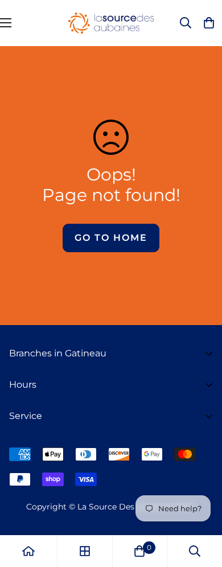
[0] (139, 551)
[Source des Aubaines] (111, 23)
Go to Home (111, 237)
